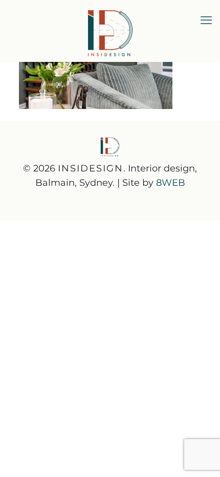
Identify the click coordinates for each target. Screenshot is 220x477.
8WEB (170, 182)
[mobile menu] (206, 20)
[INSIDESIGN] (110, 30)
